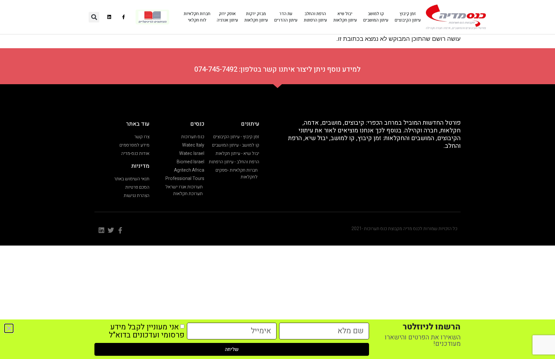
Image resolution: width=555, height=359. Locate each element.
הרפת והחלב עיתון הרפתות (315, 17)
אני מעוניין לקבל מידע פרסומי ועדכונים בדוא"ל (146, 331)
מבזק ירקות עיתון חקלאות (256, 17)
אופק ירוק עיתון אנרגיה (227, 17)
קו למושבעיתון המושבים (375, 17)
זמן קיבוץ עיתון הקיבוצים (408, 17)
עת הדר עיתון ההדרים (285, 17)
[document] (277, 179)
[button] (94, 17)
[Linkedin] (109, 17)
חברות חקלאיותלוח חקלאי (197, 17)
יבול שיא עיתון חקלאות (345, 17)
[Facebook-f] (124, 17)
